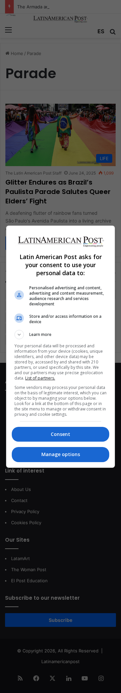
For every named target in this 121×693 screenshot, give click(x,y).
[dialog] (60, 347)
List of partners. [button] (40, 378)
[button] (60, 334)
